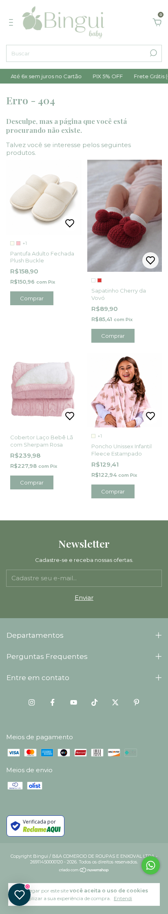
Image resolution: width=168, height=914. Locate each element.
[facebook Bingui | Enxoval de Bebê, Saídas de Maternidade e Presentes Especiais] (52, 702)
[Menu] (12, 23)
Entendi (123, 898)
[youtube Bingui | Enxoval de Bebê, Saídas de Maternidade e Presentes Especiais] (73, 702)
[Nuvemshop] (84, 870)
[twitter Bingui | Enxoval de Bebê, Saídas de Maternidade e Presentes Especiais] (115, 702)
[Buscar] (153, 53)
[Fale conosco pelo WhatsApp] (150, 865)
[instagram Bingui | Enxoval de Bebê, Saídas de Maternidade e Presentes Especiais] (31, 702)
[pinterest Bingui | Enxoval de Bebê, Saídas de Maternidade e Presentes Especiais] (136, 702)
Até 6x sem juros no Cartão (41, 76)
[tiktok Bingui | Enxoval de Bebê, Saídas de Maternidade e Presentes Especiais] (94, 702)
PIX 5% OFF (102, 76)
